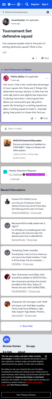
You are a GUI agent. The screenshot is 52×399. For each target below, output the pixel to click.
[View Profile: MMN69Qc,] (7, 253)
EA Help (7, 351)
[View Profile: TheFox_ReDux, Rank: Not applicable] (6, 78)
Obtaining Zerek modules (25, 250)
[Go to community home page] (11, 4)
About (21, 351)
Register (35, 4)
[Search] (27, 4)
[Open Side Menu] (4, 4)
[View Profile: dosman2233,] (7, 304)
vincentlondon (18, 20)
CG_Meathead (15, 174)
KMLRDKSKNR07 (19, 291)
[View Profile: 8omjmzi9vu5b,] (7, 225)
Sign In (45, 4)
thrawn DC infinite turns (24, 199)
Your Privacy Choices (26, 395)
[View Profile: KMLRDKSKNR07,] (7, 277)
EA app (30, 346)
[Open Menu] (48, 12)
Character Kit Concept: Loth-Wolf (29, 301)
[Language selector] (20, 4)
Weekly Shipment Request (22, 170)
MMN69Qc (16, 264)
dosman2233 (17, 315)
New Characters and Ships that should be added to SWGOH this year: (29, 276)
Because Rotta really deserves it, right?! (28, 225)
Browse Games (12, 346)
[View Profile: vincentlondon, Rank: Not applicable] (6, 21)
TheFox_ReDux (17, 76)
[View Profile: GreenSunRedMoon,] (7, 201)
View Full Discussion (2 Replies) (18, 69)
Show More (27, 326)
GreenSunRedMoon (20, 212)
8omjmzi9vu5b (18, 240)
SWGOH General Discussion (16, 12)
